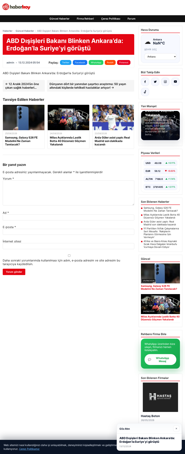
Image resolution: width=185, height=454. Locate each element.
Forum (131, 18)
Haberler (7, 30)
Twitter (65, 62)
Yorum (8, 178)
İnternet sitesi (12, 241)
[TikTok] (145, 92)
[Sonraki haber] (174, 117)
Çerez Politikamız (29, 448)
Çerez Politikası (110, 18)
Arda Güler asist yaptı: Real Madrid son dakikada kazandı (160, 223)
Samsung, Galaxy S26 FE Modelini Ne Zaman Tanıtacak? (161, 209)
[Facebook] (145, 82)
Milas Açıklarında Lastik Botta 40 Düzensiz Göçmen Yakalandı (162, 216)
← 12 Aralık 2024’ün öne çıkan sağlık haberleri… (22, 85)
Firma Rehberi (85, 18)
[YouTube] (175, 82)
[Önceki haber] (166, 117)
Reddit (110, 62)
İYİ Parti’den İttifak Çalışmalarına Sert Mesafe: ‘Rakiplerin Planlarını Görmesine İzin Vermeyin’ (161, 233)
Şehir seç (150, 49)
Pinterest (123, 62)
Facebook (80, 62)
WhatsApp (96, 62)
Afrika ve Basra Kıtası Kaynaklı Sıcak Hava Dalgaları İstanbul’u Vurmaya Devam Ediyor (160, 244)
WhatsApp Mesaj (158, 359)
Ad (6, 212)
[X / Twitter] (155, 82)
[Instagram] (165, 82)
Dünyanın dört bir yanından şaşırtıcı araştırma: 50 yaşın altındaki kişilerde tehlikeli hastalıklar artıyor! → (88, 85)
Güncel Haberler (60, 18)
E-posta (9, 227)
